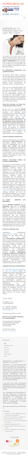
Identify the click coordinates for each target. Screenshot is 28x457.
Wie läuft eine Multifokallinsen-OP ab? (13, 424)
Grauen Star (10, 109)
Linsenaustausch (21, 128)
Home (5, 343)
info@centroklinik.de (8, 309)
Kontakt (5, 356)
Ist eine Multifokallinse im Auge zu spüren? (13, 418)
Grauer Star (5, 189)
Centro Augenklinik (8, 354)
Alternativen (6, 351)
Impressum (9, 454)
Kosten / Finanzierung (10, 330)
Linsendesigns (15, 152)
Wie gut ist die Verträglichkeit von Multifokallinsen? (15, 417)
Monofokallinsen (7, 234)
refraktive (19, 92)
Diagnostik (19, 287)
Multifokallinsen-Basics (8, 345)
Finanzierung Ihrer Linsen (12, 313)
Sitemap (13, 454)
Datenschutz (18, 454)
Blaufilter (5, 127)
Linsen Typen (6, 349)
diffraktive (5, 93)
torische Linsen (20, 116)
